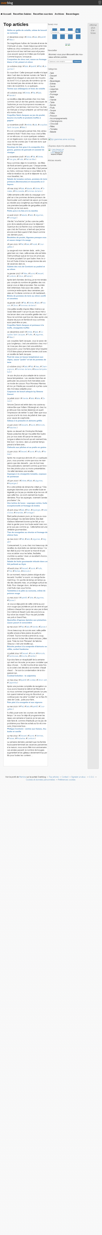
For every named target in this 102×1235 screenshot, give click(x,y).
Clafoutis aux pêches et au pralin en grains (26, 447)
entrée (29, 125)
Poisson (53, 116)
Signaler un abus (78, 777)
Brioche (24, 656)
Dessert (40, 273)
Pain (28, 510)
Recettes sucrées (43, 14)
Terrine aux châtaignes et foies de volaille (26, 89)
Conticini (12, 276)
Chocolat (54, 124)
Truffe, (30, 335)
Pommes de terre (33, 191)
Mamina (22, 777)
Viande (11, 95)
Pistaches (12, 428)
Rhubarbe (21, 738)
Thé (10, 571)
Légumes (39, 215)
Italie (38, 398)
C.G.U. (91, 777)
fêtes (23, 127)
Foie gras (12, 159)
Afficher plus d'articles (93, 29)
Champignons (56, 121)
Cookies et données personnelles (40, 780)
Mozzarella (19, 191)
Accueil (7, 14)
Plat (40, 66)
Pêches (17, 571)
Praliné (28, 276)
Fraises (11, 738)
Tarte (31, 598)
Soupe (53, 110)
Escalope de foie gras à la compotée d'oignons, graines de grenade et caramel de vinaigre (26, 149)
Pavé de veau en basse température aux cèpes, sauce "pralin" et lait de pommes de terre (26, 359)
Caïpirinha (12, 683)
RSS (78, 36)
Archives (59, 14)
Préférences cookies (66, 780)
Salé (35, 37)
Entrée (28, 37)
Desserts (24, 425)
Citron (20, 276)
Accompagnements (58, 118)
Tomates (54, 129)
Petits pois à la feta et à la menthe (22, 211)
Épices (11, 600)
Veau (37, 366)
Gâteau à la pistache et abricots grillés (24, 421)
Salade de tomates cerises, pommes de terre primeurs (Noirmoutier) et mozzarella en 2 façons (27, 181)
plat (35, 125)
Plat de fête (30, 159)
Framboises (13, 656)
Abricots (41, 425)
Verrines (39, 736)
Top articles (54, 777)
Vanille (32, 656)
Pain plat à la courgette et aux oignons (24, 702)
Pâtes (52, 126)
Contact (70, 36)
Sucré (32, 273)
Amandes (19, 513)
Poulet (34, 244)
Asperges (12, 483)
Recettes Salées (22, 14)
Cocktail (32, 680)
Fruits (21, 159)
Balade (53, 132)
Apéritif (43, 37)
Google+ (54, 36)
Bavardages (72, 14)
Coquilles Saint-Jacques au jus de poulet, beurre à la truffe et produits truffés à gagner (26, 118)
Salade (29, 188)
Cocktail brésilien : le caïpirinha (21, 676)
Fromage (12, 218)
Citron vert (42, 680)
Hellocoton (62, 36)
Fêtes (10, 40)
